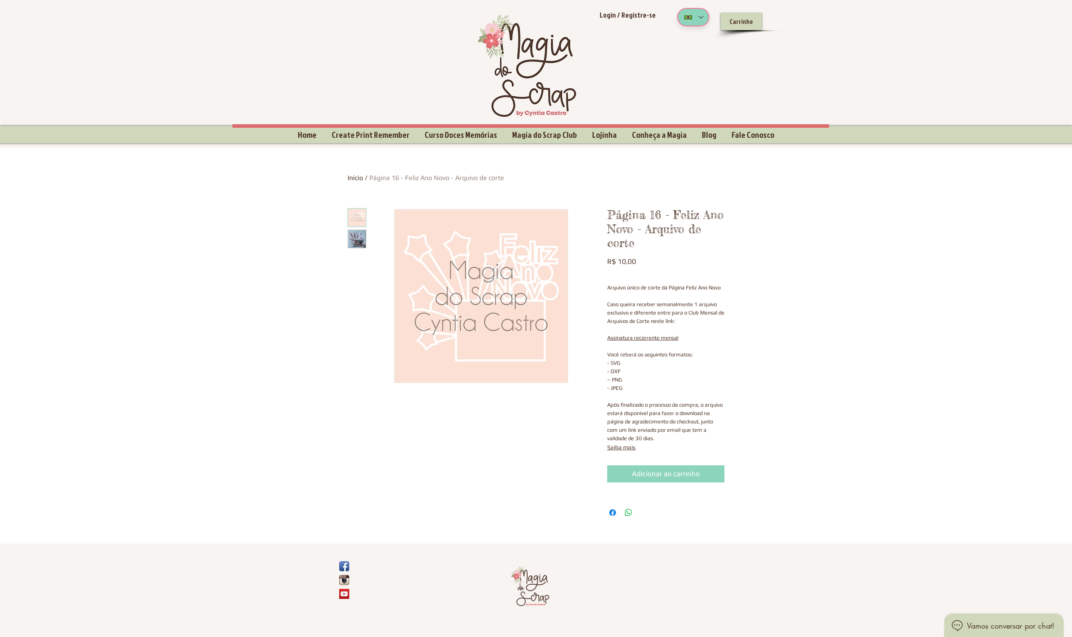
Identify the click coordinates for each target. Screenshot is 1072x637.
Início (355, 178)
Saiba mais (621, 447)
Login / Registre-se (628, 15)
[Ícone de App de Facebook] (344, 566)
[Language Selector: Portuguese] (693, 17)
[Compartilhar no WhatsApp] (629, 513)
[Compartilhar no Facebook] (613, 513)
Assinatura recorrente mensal (642, 338)
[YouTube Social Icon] (344, 594)
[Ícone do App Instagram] (344, 580)
